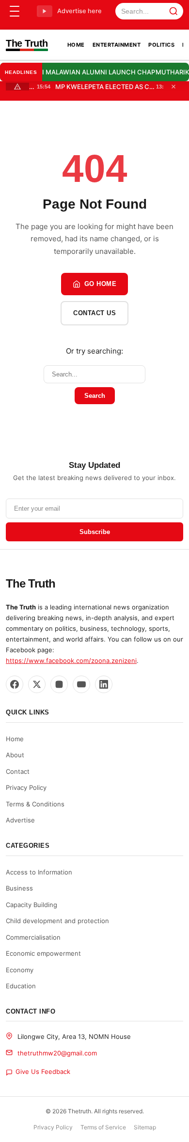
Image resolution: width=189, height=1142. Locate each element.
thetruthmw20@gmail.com (57, 1053)
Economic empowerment (43, 953)
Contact (18, 771)
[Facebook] (14, 684)
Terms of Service (103, 1127)
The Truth (27, 43)
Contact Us (94, 313)
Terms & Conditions (35, 804)
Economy (19, 970)
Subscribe (94, 531)
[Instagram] (59, 684)
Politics (161, 44)
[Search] (173, 11)
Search (94, 395)
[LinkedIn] (103, 684)
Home (76, 44)
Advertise (20, 820)
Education (21, 986)
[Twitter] (37, 684)
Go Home (100, 283)
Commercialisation (33, 937)
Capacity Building (31, 905)
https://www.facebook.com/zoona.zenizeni (71, 660)
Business (19, 888)
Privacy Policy (26, 787)
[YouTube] (81, 684)
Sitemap (145, 1127)
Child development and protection (57, 921)
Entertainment (117, 44)
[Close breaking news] (173, 86)
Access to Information (39, 872)
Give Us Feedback (43, 1071)
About (15, 755)
